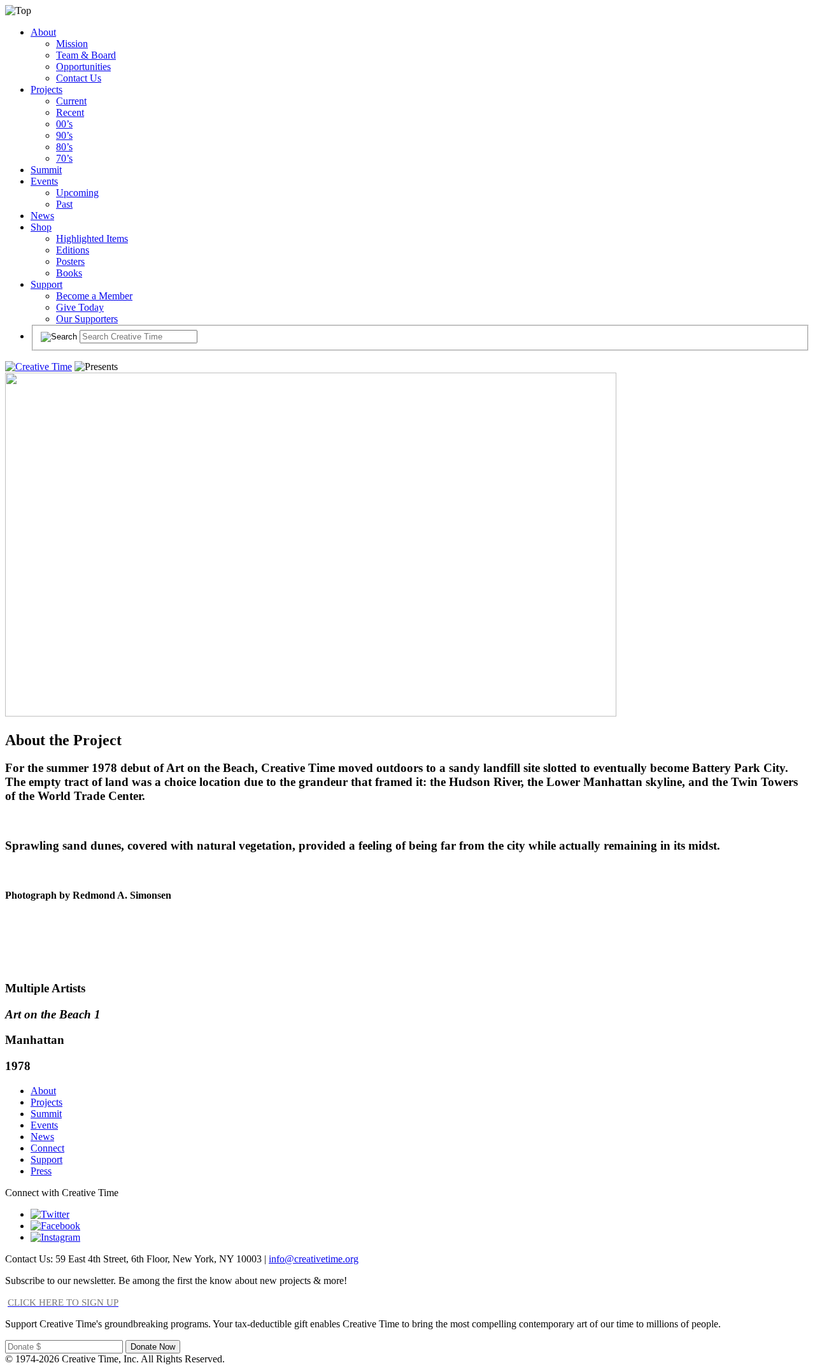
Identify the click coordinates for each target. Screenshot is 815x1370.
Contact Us (78, 78)
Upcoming (77, 192)
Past (64, 204)
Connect (47, 1148)
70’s (64, 158)
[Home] (38, 366)
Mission (72, 43)
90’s (64, 135)
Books (69, 273)
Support (46, 284)
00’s (64, 123)
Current (71, 101)
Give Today (80, 307)
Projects (46, 89)
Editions (72, 250)
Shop (41, 227)
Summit (46, 169)
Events (44, 181)
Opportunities (83, 66)
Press (41, 1171)
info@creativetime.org (313, 1258)
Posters (70, 261)
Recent (70, 112)
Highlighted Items (92, 238)
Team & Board (86, 55)
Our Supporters (87, 318)
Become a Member (94, 295)
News (42, 215)
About (43, 32)
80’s (64, 146)
